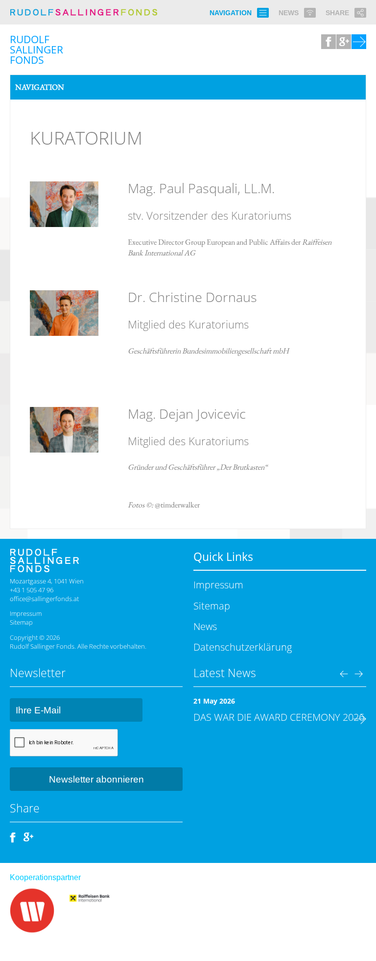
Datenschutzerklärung (242, 647)
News (205, 626)
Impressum (26, 613)
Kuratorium (86, 138)
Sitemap (21, 622)
